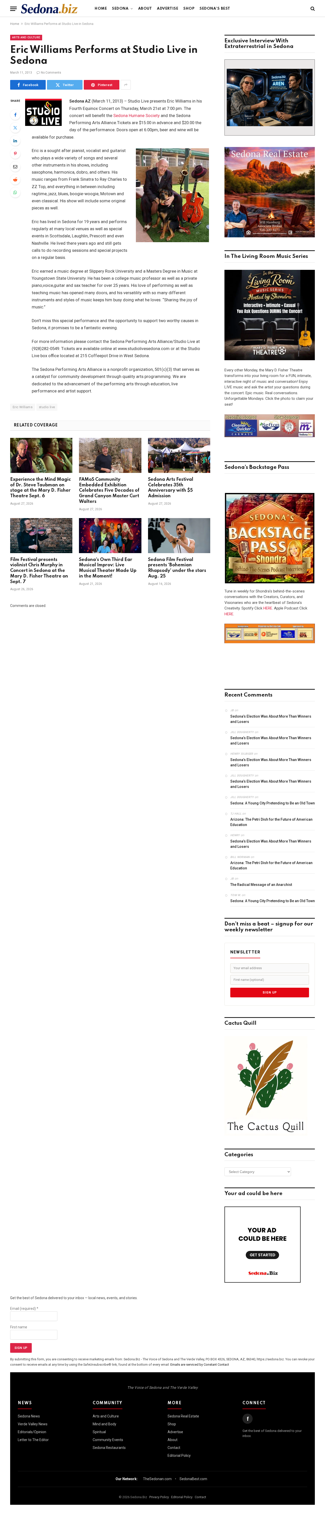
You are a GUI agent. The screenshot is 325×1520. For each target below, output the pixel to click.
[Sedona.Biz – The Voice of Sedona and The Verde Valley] (49, 8)
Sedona (120, 8)
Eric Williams (22, 407)
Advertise (167, 8)
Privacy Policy (159, 1497)
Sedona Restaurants (109, 1448)
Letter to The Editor (33, 1440)
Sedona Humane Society (136, 115)
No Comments (51, 72)
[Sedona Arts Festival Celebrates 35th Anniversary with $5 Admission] (179, 455)
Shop (188, 8)
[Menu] (13, 8)
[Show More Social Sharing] (126, 85)
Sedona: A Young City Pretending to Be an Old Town (272, 803)
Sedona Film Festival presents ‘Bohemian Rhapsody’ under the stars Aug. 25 (177, 568)
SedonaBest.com (193, 1479)
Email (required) (24, 1309)
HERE (267, 608)
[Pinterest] (15, 153)
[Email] (15, 166)
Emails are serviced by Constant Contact (199, 1364)
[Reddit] (15, 179)
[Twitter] (15, 128)
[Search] (312, 8)
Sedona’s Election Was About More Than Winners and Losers (270, 719)
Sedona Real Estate (183, 1416)
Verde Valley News (32, 1424)
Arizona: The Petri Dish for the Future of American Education (271, 822)
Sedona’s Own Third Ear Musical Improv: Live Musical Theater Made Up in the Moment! (107, 568)
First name (18, 1327)
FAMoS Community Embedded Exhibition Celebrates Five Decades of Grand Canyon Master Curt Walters (109, 490)
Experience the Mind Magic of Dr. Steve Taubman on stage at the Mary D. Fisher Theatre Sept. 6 (40, 487)
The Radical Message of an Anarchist (261, 885)
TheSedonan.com (157, 1479)
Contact (174, 1448)
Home (101, 8)
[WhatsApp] (15, 192)
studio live (47, 407)
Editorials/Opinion (32, 1432)
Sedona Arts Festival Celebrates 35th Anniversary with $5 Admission (170, 487)
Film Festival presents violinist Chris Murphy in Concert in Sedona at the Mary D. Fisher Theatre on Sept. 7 (39, 570)
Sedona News (29, 1416)
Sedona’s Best (215, 8)
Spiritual (99, 1432)
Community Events (108, 1440)
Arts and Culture (26, 37)
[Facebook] (15, 115)
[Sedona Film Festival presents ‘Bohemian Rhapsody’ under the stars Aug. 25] (179, 535)
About (145, 8)
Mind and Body (104, 1424)
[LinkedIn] (15, 141)
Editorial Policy (179, 1455)
